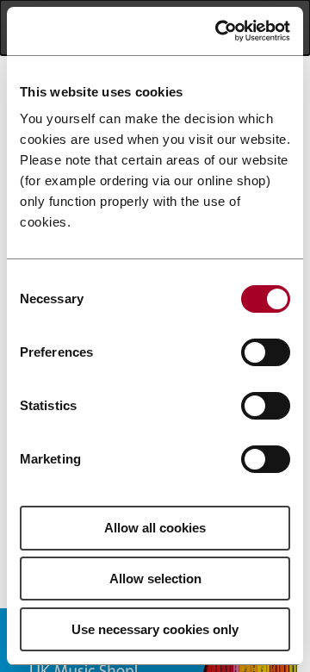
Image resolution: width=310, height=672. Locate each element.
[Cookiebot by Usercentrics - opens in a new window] (218, 31)
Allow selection (155, 578)
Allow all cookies (155, 527)
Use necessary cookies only (155, 629)
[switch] (265, 352)
